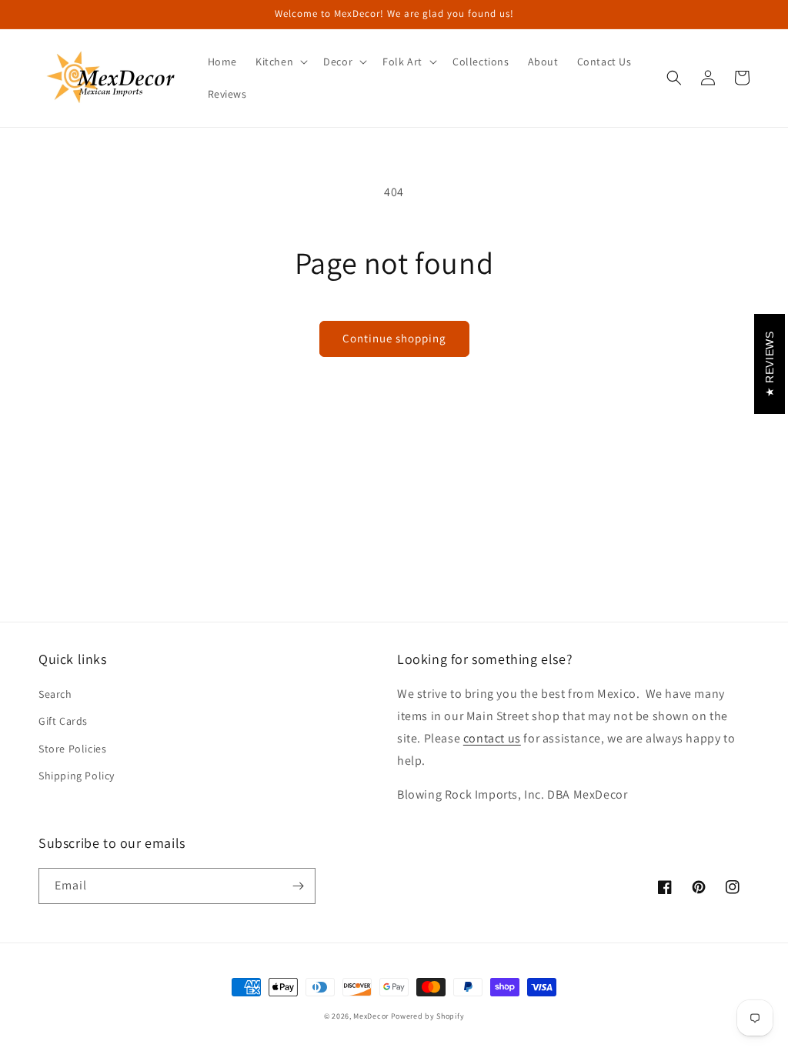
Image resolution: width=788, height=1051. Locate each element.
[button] (280, 61)
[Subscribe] (298, 886)
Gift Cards (63, 721)
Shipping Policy (76, 775)
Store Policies (72, 749)
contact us (492, 738)
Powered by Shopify (428, 1016)
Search (55, 694)
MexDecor (371, 1016)
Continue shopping (394, 338)
